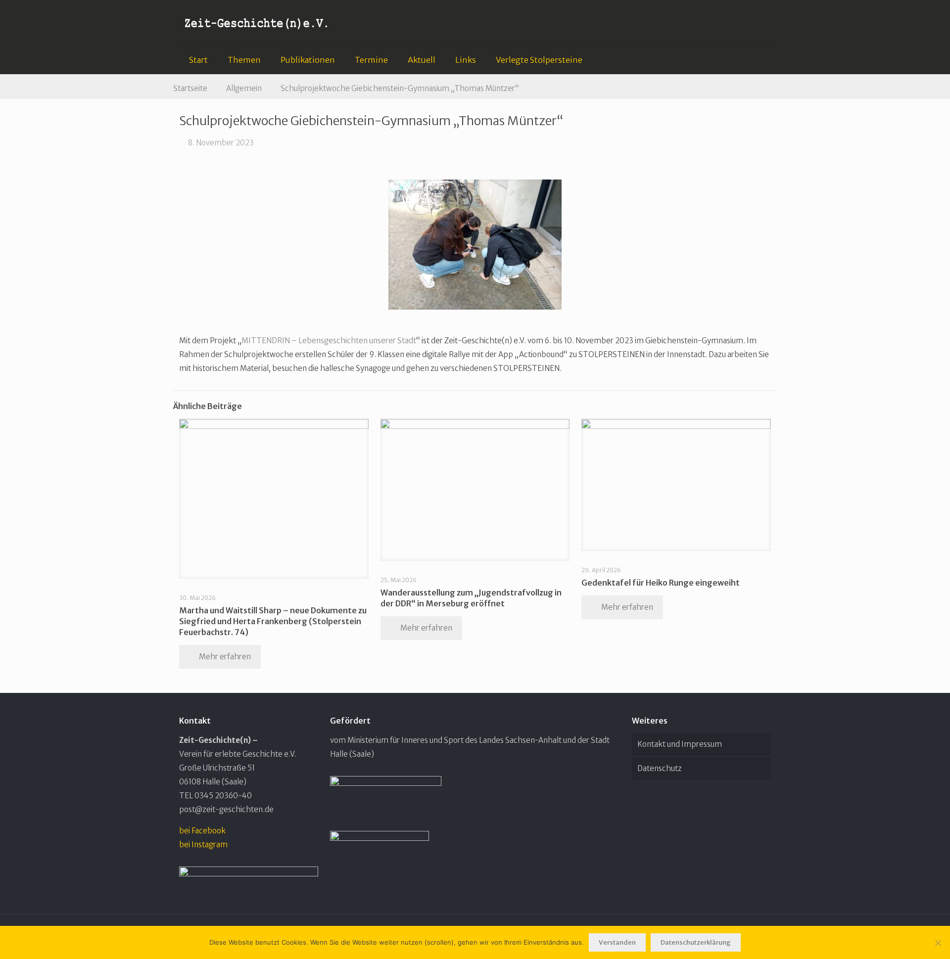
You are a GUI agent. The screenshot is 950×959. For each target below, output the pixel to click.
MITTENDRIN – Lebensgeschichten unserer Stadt (328, 340)
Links (465, 60)
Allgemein (244, 88)
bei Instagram (203, 844)
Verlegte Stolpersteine (539, 60)
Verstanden (617, 942)
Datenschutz (659, 768)
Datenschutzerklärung (696, 942)
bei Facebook (202, 830)
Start (198, 60)
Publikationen (308, 60)
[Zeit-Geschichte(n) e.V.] (256, 22)
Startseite (190, 88)
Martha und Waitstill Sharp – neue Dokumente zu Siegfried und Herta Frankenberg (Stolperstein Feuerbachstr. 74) (273, 621)
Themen (244, 60)
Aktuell (421, 60)
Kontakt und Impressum (679, 744)
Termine (371, 60)
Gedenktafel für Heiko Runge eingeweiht (660, 583)
